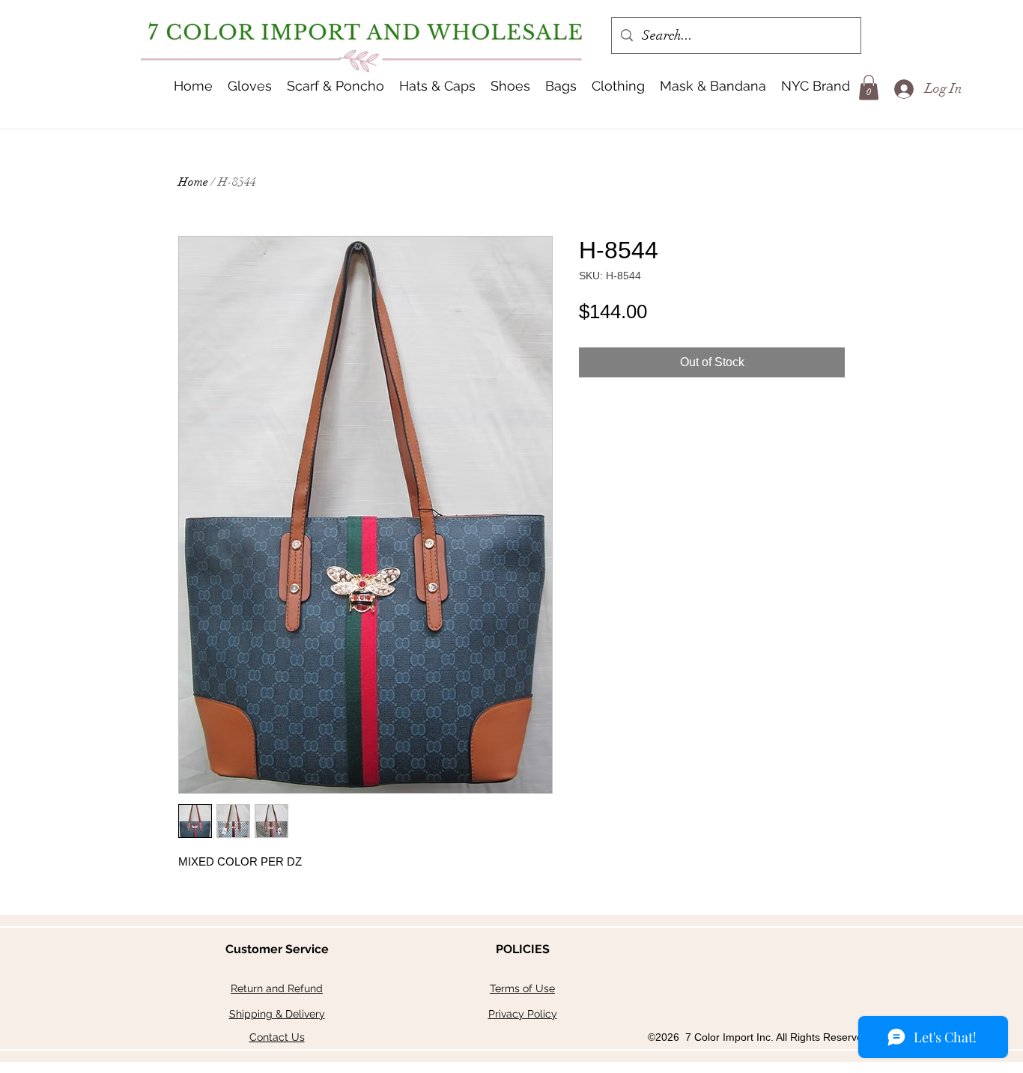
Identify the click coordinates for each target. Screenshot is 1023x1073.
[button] (437, 86)
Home (193, 181)
